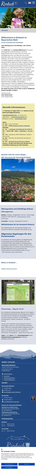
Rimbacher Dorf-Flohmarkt (17, 129)
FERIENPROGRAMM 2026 (10, 115)
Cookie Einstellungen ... (9, 380)
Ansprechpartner (8, 374)
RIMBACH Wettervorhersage (9, 268)
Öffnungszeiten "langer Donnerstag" (12, 252)
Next (1, 18)
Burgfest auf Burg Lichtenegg (21, 126)
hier (31, 229)
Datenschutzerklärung (9, 378)
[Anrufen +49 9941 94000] (26, 2)
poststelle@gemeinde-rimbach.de (12, 392)
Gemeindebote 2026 (20, 119)
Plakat (16, 131)
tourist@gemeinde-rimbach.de (11, 401)
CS (3, 133)
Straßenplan (23, 131)
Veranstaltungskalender (18, 117)
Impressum (7, 376)
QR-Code (30, 131)
